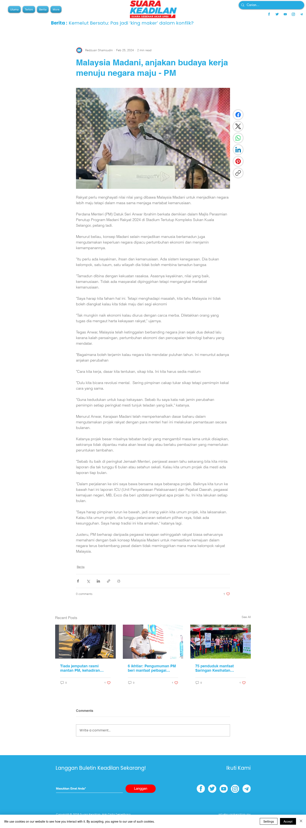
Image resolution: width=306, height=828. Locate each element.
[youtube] (285, 14)
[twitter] (277, 14)
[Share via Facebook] (78, 581)
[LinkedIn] (238, 149)
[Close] (301, 821)
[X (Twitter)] (238, 126)
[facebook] (268, 14)
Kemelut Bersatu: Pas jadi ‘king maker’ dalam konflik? (131, 23)
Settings (268, 821)
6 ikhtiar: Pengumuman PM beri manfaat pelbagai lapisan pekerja (152, 668)
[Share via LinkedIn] (98, 581)
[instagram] (293, 14)
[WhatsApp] (238, 138)
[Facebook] (238, 114)
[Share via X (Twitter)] (88, 581)
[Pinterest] (238, 161)
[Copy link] (238, 173)
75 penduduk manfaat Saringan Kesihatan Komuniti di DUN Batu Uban (220, 668)
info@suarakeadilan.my (235, 814)
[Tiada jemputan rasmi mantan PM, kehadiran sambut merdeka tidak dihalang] (85, 642)
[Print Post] (119, 581)
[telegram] (301, 14)
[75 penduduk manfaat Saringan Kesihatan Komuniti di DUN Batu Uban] (220, 642)
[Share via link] (109, 581)
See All (246, 617)
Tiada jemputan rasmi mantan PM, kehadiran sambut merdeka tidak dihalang (80, 668)
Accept (288, 821)
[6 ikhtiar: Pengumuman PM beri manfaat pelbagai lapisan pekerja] (153, 642)
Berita (81, 567)
